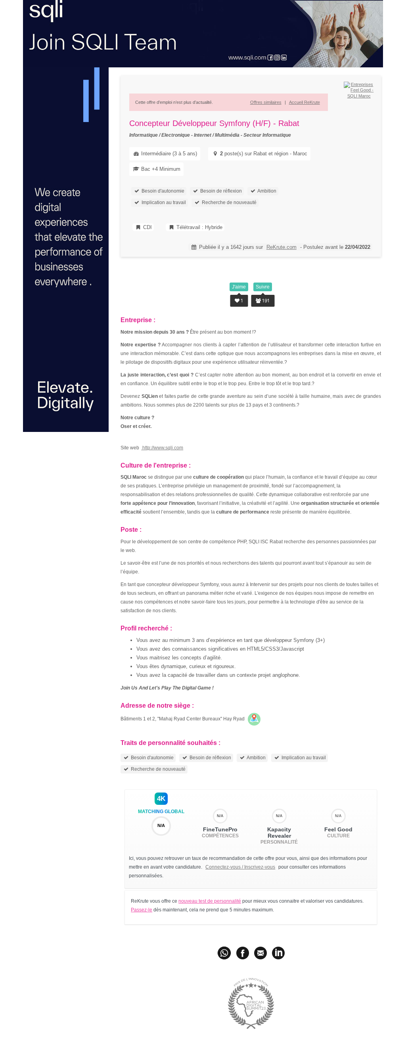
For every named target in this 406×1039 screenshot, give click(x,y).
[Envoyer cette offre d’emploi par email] (260, 952)
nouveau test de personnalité (209, 901)
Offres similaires (266, 102)
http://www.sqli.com (162, 448)
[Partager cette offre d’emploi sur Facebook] (242, 952)
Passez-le (141, 910)
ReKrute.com (281, 247)
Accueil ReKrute (304, 102)
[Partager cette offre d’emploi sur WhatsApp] (224, 952)
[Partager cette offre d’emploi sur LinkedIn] (278, 952)
